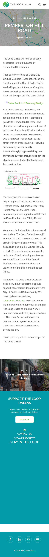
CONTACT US (24, 433)
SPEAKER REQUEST (24, 438)
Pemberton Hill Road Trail (24, 18)
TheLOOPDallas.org (13, 300)
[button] (44, 4)
